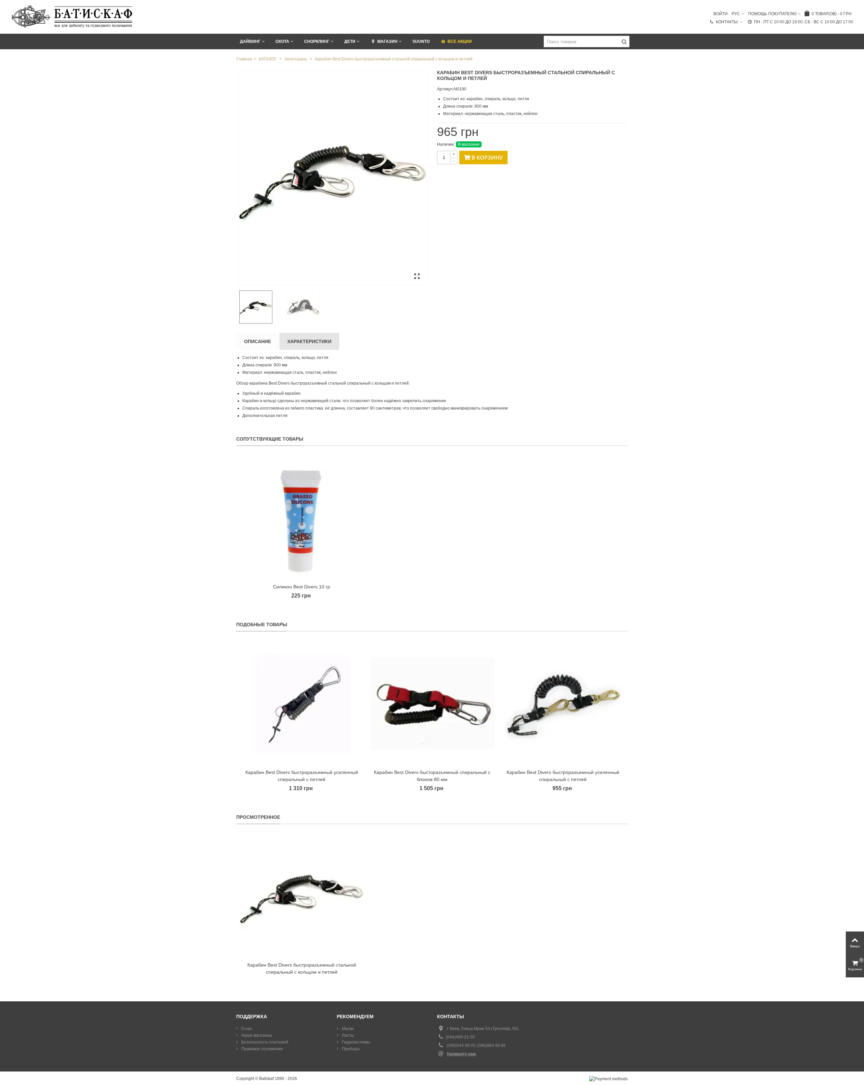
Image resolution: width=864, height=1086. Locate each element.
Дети (349, 41)
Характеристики (309, 341)
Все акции (460, 41)
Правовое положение (261, 1049)
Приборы (350, 1049)
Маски (347, 1028)
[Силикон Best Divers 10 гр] (301, 518)
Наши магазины (256, 1035)
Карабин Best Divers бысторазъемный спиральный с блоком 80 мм (432, 776)
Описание (257, 341)
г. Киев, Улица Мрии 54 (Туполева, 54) (482, 1028)
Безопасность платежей (264, 1042)
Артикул (445, 89)
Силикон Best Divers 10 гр (301, 586)
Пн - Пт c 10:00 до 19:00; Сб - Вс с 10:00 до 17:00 (803, 22)
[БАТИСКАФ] (72, 16)
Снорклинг (316, 41)
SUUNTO (421, 41)
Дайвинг (250, 41)
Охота (282, 41)
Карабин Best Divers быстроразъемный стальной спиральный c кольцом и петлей (301, 968)
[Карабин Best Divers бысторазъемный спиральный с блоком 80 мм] (432, 703)
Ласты (347, 1035)
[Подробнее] (301, 896)
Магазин (387, 41)
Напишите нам (461, 1054)
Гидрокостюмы (355, 1042)
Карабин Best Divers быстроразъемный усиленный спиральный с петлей (301, 776)
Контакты (727, 22)
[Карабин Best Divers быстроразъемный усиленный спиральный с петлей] (301, 703)
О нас (246, 1028)
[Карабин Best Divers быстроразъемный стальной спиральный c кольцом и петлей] (332, 177)
